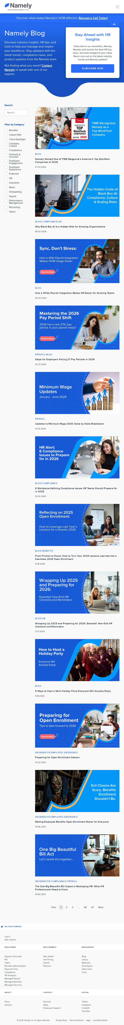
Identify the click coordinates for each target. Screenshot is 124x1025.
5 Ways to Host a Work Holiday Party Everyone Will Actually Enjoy (73, 691)
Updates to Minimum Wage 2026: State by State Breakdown (69, 423)
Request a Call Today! (93, 18)
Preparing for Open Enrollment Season (57, 757)
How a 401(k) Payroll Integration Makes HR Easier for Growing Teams (74, 293)
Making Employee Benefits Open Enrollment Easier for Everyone (72, 821)
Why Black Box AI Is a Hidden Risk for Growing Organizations (70, 226)
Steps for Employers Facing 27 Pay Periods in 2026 (65, 359)
